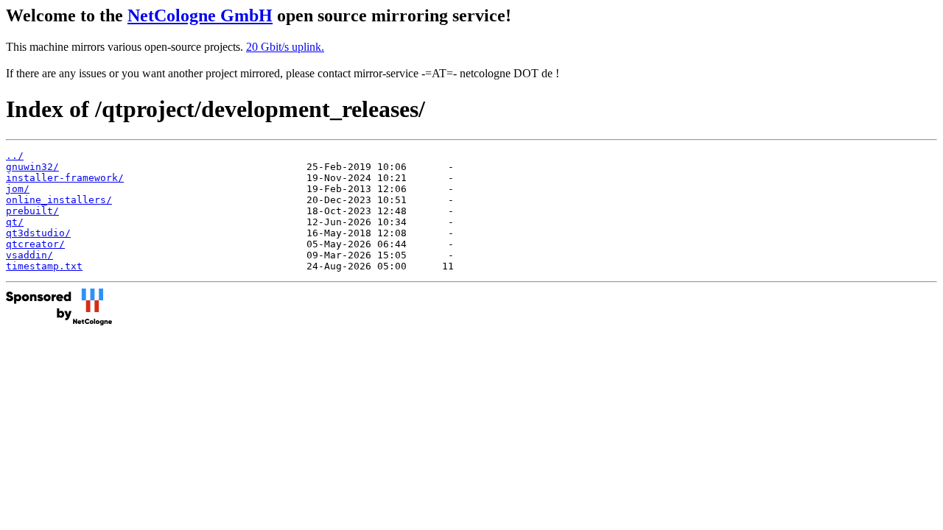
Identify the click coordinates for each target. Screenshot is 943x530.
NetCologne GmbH (200, 15)
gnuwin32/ (32, 166)
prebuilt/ (32, 210)
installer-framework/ (65, 177)
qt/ (15, 221)
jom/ (17, 188)
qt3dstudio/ (38, 233)
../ (15, 155)
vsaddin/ (29, 255)
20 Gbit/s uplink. (285, 46)
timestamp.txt (44, 266)
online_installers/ (59, 199)
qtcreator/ (35, 244)
